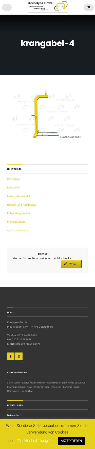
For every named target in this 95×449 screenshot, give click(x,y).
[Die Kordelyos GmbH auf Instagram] (19, 356)
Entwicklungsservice (19, 213)
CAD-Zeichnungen (18, 230)
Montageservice (16, 221)
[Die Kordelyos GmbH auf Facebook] (10, 356)
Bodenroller (13, 187)
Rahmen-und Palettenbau (21, 204)
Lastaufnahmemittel (18, 196)
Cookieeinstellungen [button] (34, 440)
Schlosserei (13, 179)
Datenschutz (14, 415)
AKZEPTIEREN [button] (71, 441)
